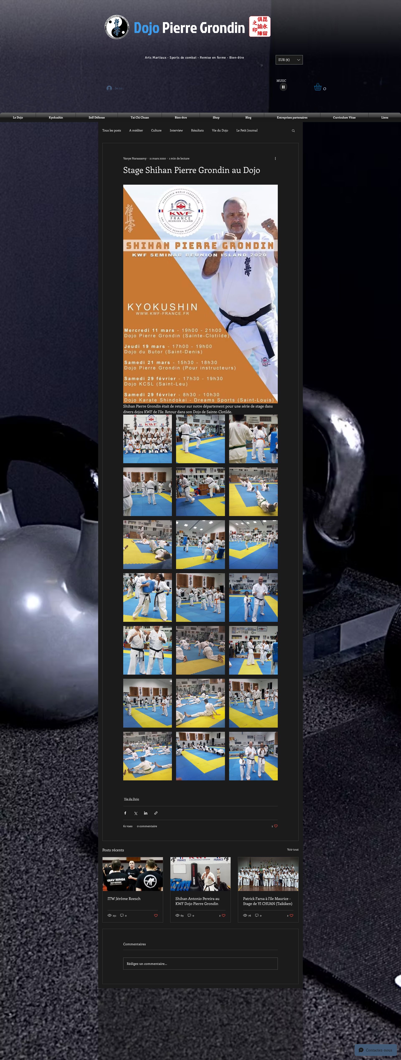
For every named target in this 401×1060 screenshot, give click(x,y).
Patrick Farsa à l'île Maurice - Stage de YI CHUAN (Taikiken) (267, 901)
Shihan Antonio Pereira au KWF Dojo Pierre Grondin (197, 901)
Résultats (197, 130)
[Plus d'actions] (275, 158)
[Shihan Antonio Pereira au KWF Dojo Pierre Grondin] (200, 874)
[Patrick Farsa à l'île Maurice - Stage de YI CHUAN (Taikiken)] (268, 874)
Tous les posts (111, 130)
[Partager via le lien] (156, 813)
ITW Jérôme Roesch (124, 898)
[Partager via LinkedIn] (146, 813)
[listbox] (289, 59)
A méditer (136, 130)
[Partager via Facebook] (125, 813)
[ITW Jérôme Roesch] (133, 874)
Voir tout (293, 849)
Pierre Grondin (189, 27)
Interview (176, 130)
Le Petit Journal (247, 130)
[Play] (283, 87)
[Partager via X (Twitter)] (135, 813)
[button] (289, 59)
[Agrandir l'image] (147, 439)
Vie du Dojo (220, 130)
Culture (156, 130)
